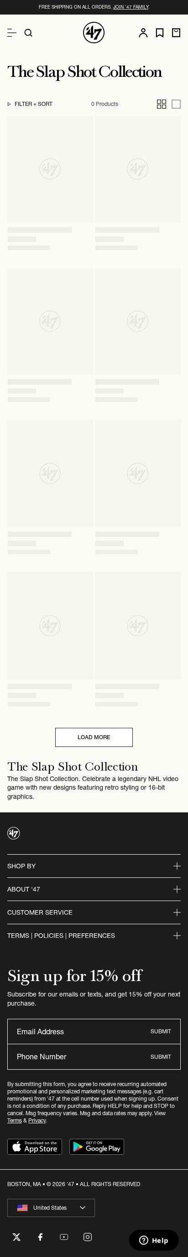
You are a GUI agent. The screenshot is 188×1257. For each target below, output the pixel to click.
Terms (14, 1120)
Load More (94, 737)
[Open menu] (11, 32)
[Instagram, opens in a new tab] (87, 1237)
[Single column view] (176, 104)
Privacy (37, 1120)
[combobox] (51, 1208)
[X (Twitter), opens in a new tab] (16, 1237)
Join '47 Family (130, 7)
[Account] (143, 32)
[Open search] (28, 32)
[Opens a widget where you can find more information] (154, 1241)
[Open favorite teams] (159, 33)
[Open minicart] (176, 32)
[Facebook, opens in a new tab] (40, 1237)
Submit (161, 1031)
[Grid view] (161, 104)
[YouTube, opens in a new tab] (64, 1237)
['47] (94, 33)
